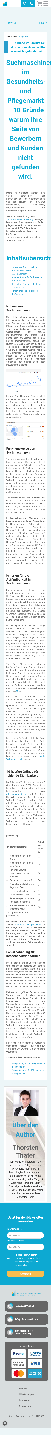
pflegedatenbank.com (16, 794)
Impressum (24, 1400)
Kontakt (23, 1388)
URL (18, 691)
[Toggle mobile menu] (46, 3)
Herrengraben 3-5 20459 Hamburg (24, 1332)
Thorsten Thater (25, 1151)
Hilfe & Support (26, 1394)
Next (41, 22)
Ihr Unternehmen (14, 1229)
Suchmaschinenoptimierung (19, 219)
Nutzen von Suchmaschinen (25, 267)
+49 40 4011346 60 (24, 1306)
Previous (11, 22)
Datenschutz (20, 1258)
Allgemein (24, 36)
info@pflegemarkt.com (26, 1319)
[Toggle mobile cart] (39, 3)
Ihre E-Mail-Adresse (15, 1240)
